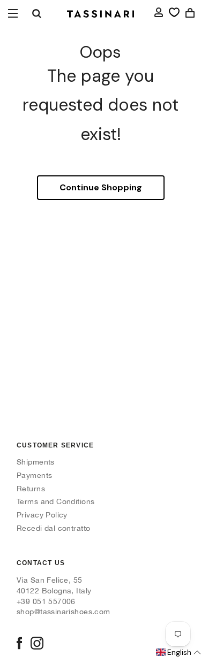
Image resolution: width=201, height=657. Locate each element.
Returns (31, 488)
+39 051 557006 (46, 601)
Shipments (36, 462)
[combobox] (36, 13)
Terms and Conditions (55, 501)
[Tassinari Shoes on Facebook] (19, 644)
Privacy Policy (42, 515)
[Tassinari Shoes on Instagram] (37, 644)
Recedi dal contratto (53, 528)
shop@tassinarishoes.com (63, 611)
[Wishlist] (174, 12)
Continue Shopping (100, 187)
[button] (177, 652)
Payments (34, 475)
